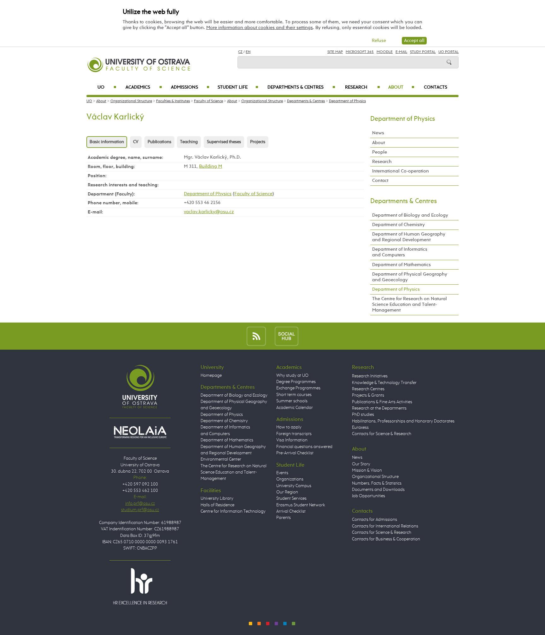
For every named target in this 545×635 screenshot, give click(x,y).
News (378, 133)
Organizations (289, 479)
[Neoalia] (140, 432)
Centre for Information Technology (233, 511)
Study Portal (423, 52)
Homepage (211, 375)
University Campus (293, 486)
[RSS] (256, 336)
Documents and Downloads (378, 489)
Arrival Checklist (291, 511)
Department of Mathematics (401, 264)
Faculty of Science (208, 101)
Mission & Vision (367, 470)
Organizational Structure (131, 101)
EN (248, 52)
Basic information (107, 142)
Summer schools (292, 401)
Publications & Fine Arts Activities (382, 402)
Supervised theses (224, 142)
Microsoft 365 (360, 52)
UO (106, 87)
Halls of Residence (217, 505)
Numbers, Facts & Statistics (376, 483)
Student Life (238, 87)
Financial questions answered (304, 447)
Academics (144, 87)
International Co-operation (400, 171)
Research (362, 87)
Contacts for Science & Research (381, 434)
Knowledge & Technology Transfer (384, 383)
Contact (380, 180)
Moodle (385, 52)
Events (282, 473)
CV (135, 142)
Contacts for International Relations (385, 526)
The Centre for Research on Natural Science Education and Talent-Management (409, 304)
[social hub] (286, 336)
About (401, 87)
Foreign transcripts (294, 434)
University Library (217, 498)
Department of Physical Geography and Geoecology (409, 277)
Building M (210, 166)
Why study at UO (292, 375)
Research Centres (368, 389)
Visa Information (292, 440)
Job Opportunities (368, 496)
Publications (159, 142)
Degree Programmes (296, 382)
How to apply (289, 427)
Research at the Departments (379, 408)
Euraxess (360, 427)
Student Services (291, 498)
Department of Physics (347, 101)
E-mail (401, 52)
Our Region (287, 492)
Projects (257, 142)
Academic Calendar (294, 407)
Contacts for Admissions (374, 519)
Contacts (435, 87)
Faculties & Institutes (173, 101)
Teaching (189, 142)
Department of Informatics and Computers (399, 252)
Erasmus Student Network (300, 505)
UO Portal (448, 52)
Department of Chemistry (398, 224)
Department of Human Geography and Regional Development (408, 237)
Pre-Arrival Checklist (295, 453)
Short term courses (294, 395)
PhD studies (363, 414)
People (379, 152)
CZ (240, 52)
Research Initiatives (370, 376)
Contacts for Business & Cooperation (386, 539)
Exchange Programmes (298, 388)
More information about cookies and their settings (259, 27)
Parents (283, 518)
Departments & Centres (301, 87)
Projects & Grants (368, 395)
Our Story (361, 464)
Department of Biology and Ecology (410, 215)
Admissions (190, 87)
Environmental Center (221, 459)
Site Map (335, 52)
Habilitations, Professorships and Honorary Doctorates (403, 421)
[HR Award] (140, 586)
